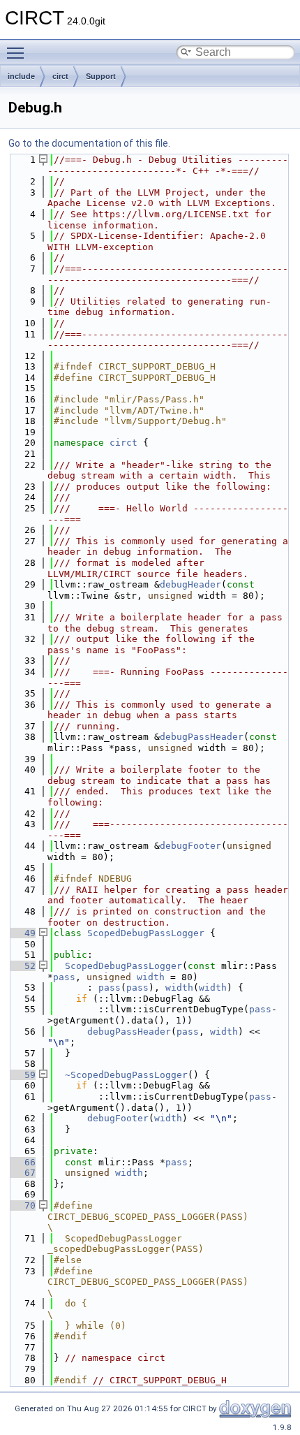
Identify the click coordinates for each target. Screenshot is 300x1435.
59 (22, 1075)
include (21, 76)
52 (22, 966)
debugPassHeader (201, 736)
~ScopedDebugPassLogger (126, 1075)
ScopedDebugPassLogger (145, 933)
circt (60, 76)
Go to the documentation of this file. (89, 143)
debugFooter (190, 845)
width (151, 977)
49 (22, 933)
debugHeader (190, 584)
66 (22, 1162)
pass (64, 977)
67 (22, 1172)
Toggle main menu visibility (18, 52)
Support (101, 76)
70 (22, 1205)
